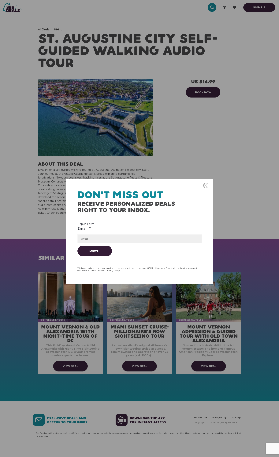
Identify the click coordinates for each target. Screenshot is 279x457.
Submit (94, 250)
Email (84, 228)
